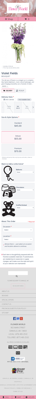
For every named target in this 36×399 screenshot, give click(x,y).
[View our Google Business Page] (18, 319)
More (4, 86)
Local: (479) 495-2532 (18, 334)
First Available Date (24, 99)
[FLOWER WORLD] (18, 12)
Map (18, 397)
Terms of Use (18, 391)
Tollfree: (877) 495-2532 (18, 337)
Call (6, 397)
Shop (10, 19)
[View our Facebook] (14, 319)
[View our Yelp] (21, 319)
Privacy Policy (9, 388)
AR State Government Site (26, 385)
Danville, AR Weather (7, 385)
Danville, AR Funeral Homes (13, 378)
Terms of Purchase (23, 388)
